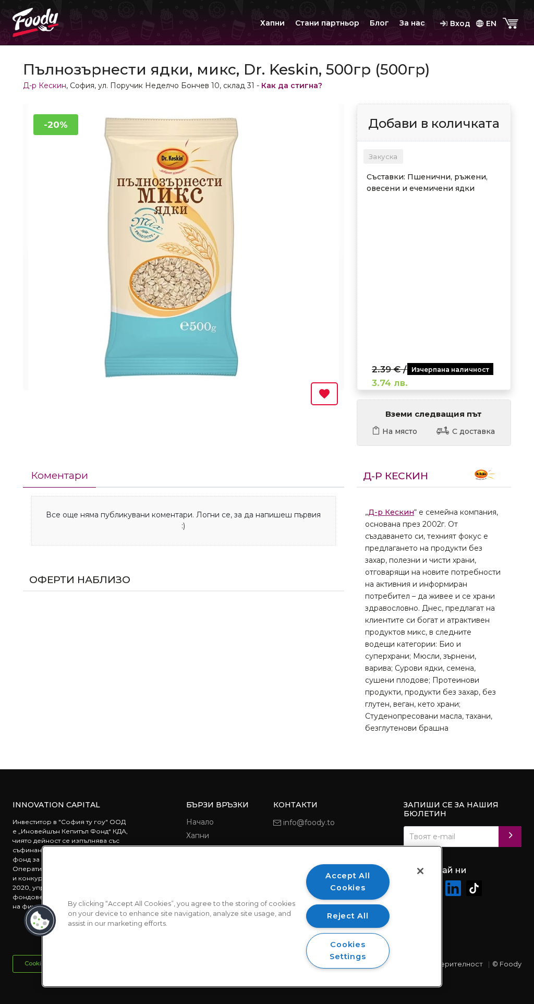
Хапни (272, 23)
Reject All (347, 916)
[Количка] (511, 23)
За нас (412, 23)
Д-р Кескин (44, 85)
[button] (40, 920)
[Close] (420, 871)
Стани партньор (327, 23)
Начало (200, 822)
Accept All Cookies (347, 881)
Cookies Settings (348, 950)
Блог (379, 23)
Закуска (383, 156)
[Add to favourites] (324, 393)
